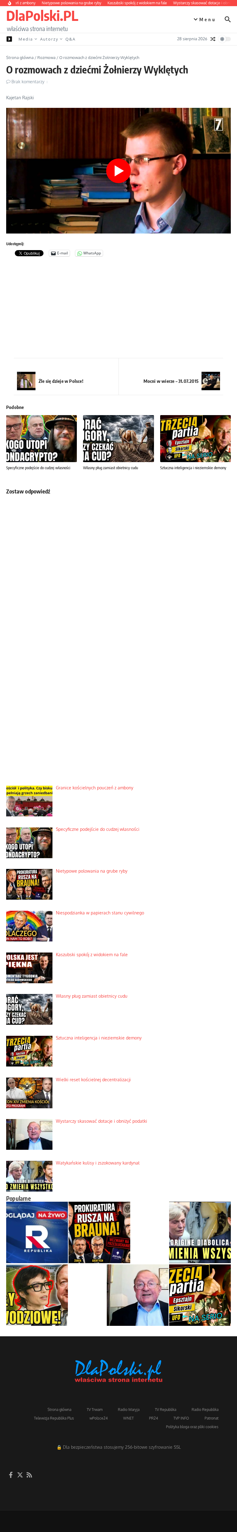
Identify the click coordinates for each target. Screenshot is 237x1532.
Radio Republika (205, 1409)
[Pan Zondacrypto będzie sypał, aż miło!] (37, 1295)
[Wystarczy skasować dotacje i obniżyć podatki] (137, 1295)
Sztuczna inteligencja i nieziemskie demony (193, 467)
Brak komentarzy (27, 81)
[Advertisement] (118, 309)
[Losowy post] (212, 39)
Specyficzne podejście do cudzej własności (38, 467)
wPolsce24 (98, 1418)
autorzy (49, 39)
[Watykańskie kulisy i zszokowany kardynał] (200, 1232)
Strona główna (20, 57)
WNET (128, 1418)
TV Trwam (94, 1409)
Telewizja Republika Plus (54, 1418)
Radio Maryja (128, 1409)
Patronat (211, 1418)
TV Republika (165, 1409)
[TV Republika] (37, 1232)
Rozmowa (46, 57)
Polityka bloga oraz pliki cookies (192, 1426)
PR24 (153, 1418)
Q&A (70, 39)
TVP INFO (181, 1418)
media (26, 39)
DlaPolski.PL (42, 15)
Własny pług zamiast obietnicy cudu (110, 467)
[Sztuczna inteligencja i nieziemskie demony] (200, 1295)
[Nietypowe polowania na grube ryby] (99, 1232)
